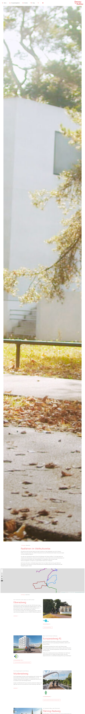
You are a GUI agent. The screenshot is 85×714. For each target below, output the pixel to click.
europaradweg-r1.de (17, 660)
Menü (5, 2)
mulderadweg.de (46, 696)
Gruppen (15, 2)
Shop (33, 2)
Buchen (26, 2)
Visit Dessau (23, 545)
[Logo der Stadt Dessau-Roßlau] (79, 4)
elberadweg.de (46, 624)
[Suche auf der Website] (38, 3)
